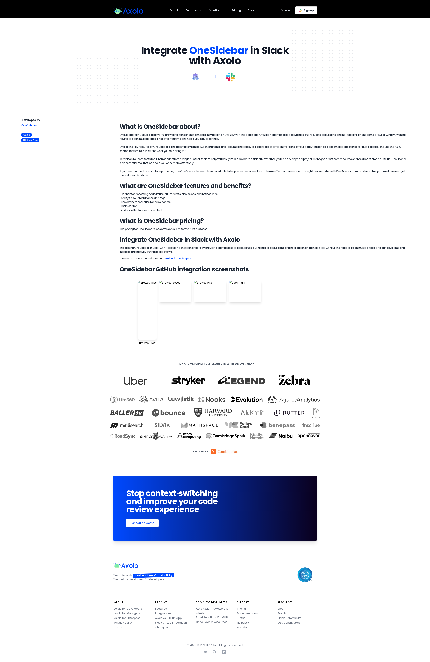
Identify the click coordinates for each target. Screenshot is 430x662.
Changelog (162, 627)
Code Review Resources (211, 622)
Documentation (247, 613)
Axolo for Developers (128, 609)
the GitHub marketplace (177, 258)
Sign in (285, 10)
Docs (251, 10)
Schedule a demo (142, 523)
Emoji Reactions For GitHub (213, 617)
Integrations (163, 613)
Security (242, 627)
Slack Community (289, 618)
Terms (118, 627)
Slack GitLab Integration (171, 623)
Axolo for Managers (127, 613)
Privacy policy (123, 623)
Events (282, 613)
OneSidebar (29, 125)
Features (161, 609)
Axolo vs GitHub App (168, 618)
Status (241, 618)
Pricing (236, 10)
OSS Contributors (289, 623)
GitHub (174, 10)
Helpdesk (243, 623)
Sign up (309, 10)
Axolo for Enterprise (127, 618)
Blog (280, 609)
